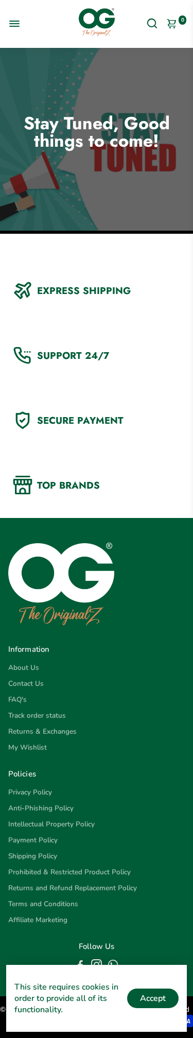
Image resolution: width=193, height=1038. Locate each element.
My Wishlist (27, 747)
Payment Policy (33, 840)
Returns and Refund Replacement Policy (72, 888)
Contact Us (26, 683)
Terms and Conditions (43, 904)
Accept (153, 998)
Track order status (37, 715)
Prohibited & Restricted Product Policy (69, 872)
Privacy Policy (30, 792)
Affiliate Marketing (37, 920)
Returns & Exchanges (42, 731)
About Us (23, 667)
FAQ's (17, 699)
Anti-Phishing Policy (41, 808)
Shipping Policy (32, 856)
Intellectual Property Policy (51, 824)
